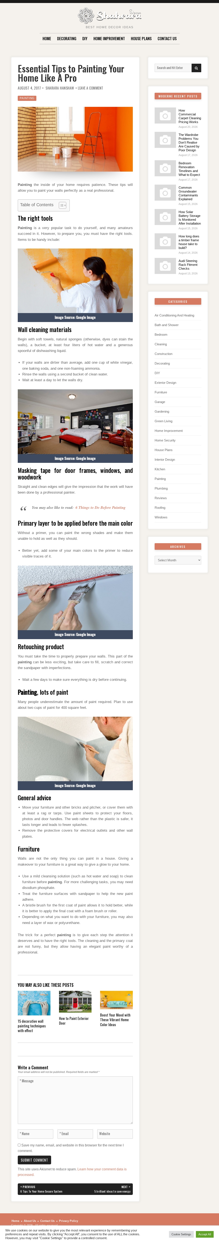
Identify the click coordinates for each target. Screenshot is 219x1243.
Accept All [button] (204, 1234)
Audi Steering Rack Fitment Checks (188, 264)
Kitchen (160, 469)
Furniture (161, 392)
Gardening (162, 411)
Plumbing (161, 488)
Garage (160, 402)
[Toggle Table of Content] (60, 205)
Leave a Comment (90, 88)
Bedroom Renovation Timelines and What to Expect (189, 169)
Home (47, 38)
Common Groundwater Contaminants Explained (188, 193)
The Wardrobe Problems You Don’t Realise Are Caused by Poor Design (189, 142)
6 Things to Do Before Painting (100, 507)
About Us (30, 1220)
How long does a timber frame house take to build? (189, 242)
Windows (161, 517)
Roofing (160, 507)
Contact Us (167, 38)
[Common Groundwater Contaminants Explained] (165, 193)
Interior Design (165, 459)
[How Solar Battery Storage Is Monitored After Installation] (165, 217)
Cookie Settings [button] (181, 1234)
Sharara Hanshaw (60, 88)
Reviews (161, 498)
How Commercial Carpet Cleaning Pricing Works (190, 116)
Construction (163, 354)
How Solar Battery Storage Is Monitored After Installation (190, 217)
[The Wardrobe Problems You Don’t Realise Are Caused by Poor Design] (165, 140)
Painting (27, 98)
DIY (84, 38)
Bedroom (161, 334)
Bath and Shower (167, 325)
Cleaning (161, 344)
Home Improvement (109, 38)
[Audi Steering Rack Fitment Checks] (165, 266)
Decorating (66, 38)
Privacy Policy (68, 1220)
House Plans (141, 38)
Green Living (163, 421)
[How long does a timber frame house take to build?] (165, 241)
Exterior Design (165, 382)
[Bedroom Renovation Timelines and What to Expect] (165, 168)
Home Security (165, 440)
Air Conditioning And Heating (174, 315)
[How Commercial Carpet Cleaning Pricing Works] (165, 115)
